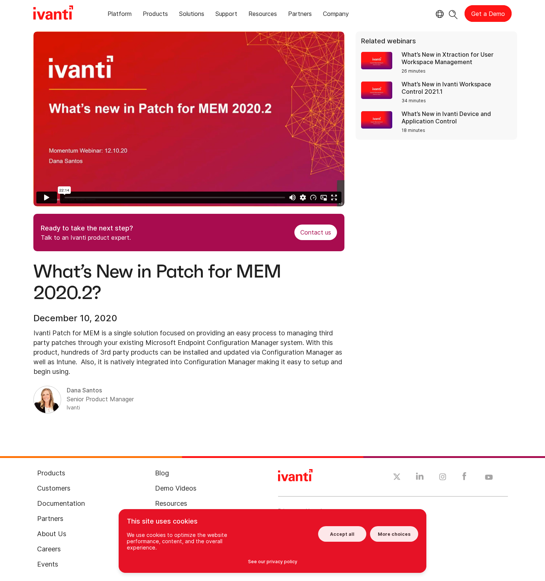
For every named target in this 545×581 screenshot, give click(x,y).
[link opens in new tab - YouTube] (489, 477)
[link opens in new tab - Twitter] (397, 477)
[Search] (453, 13)
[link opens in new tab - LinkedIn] (420, 478)
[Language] (438, 14)
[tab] (119, 15)
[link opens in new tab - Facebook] (464, 478)
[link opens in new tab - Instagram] (442, 478)
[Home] (53, 13)
